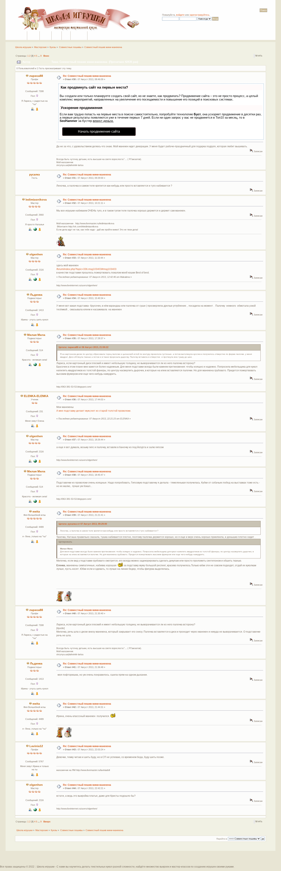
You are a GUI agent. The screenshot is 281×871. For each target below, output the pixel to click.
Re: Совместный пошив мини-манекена (87, 76)
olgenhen (36, 254)
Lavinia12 (36, 746)
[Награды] (37, 110)
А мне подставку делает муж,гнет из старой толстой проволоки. (93, 410)
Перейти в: (221, 839)
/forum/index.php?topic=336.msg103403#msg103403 (86, 269)
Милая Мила (36, 334)
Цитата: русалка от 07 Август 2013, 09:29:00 (83, 524)
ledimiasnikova (36, 199)
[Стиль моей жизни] (35, 365)
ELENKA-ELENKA (36, 396)
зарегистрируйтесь (199, 15)
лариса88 (36, 75)
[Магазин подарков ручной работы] (35, 230)
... (39, 56)
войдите (180, 15)
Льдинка (36, 294)
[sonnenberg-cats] (35, 280)
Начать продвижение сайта (99, 131)
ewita (36, 511)
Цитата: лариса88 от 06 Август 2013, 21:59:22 (83, 347)
